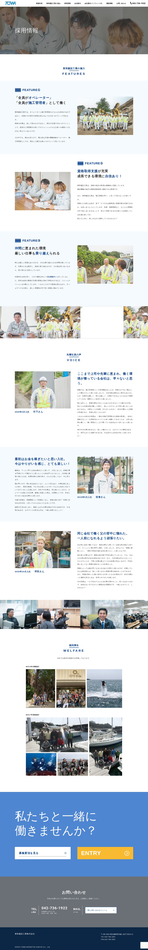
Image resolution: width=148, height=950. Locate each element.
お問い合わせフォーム (98, 910)
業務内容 (39, 3)
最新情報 (109, 3)
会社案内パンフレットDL (94, 3)
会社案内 (77, 3)
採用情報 (67, 3)
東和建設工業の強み (53, 3)
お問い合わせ (121, 3)
